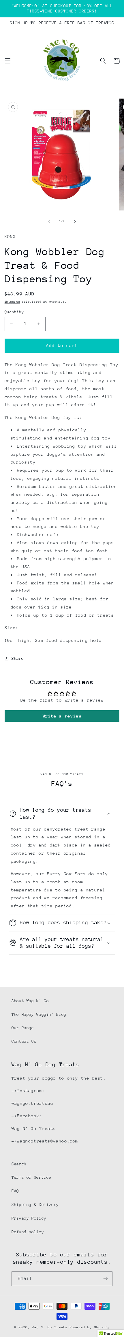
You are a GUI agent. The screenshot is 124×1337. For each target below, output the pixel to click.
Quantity (14, 312)
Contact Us (24, 1041)
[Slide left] (49, 221)
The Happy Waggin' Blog (39, 1014)
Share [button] (18, 658)
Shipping (12, 302)
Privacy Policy (29, 1218)
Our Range (23, 1027)
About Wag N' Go (30, 1000)
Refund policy (28, 1231)
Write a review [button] (62, 715)
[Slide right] (75, 221)
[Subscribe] (105, 1278)
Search (19, 1164)
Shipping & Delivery (35, 1204)
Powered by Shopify (90, 1327)
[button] (7, 61)
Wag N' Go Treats (50, 1327)
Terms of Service (31, 1177)
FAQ (15, 1191)
